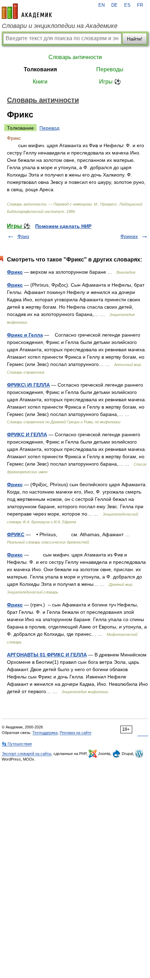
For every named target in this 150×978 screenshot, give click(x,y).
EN (101, 5)
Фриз (23, 236)
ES (127, 5)
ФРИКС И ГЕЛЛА (27, 434)
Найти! (134, 39)
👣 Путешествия (17, 744)
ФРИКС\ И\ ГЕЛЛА (28, 385)
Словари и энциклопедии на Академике (60, 25)
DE (114, 5)
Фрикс (15, 272)
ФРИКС (15, 534)
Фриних (129, 236)
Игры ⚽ (110, 82)
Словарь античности (75, 57)
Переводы (109, 69)
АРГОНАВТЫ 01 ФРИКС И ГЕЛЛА (47, 654)
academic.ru (27, 11)
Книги (40, 82)
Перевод (49, 128)
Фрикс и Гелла (25, 335)
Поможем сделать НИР (63, 226)
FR (140, 5)
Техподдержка (45, 733)
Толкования (40, 69)
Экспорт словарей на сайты (26, 754)
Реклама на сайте (75, 733)
